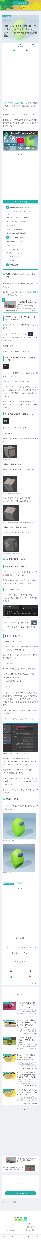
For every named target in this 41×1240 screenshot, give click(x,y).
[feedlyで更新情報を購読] (11, 976)
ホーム (11, 1224)
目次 (19, 202)
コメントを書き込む (20, 1193)
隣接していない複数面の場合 (17, 233)
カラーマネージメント (15, 253)
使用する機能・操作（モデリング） (21, 207)
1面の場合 (12, 225)
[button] (27, 51)
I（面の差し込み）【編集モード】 (17, 221)
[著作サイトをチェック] (11, 971)
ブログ (11, 1227)
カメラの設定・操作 (16, 237)
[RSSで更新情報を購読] (30, 976)
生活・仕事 (30, 1227)
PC (30, 1224)
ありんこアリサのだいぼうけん (16, 103)
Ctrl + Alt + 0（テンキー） (15, 241)
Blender (19, 884)
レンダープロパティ (13, 249)
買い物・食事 (30, 1230)
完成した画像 (14, 265)
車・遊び (20, 1233)
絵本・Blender (9, 884)
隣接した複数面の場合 (15, 229)
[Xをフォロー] (30, 971)
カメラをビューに (12, 245)
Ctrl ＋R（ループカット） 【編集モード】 (20, 218)
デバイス (13, 260)
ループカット (8, 381)
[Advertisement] (20, 77)
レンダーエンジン (14, 257)
